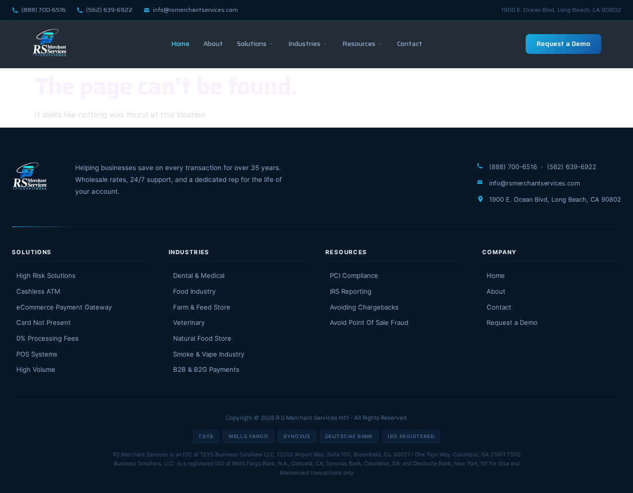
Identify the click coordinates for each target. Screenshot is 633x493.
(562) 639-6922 (109, 9)
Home (180, 43)
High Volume (35, 369)
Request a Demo (563, 43)
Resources (358, 43)
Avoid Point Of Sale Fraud (369, 322)
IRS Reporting (350, 291)
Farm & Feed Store (201, 307)
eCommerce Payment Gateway (64, 307)
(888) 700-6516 (43, 9)
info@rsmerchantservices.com (195, 9)
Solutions (252, 43)
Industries (304, 43)
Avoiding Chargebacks (364, 307)
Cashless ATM (38, 291)
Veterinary (189, 322)
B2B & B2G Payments (206, 369)
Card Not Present (43, 322)
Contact (409, 43)
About (213, 43)
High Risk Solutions (46, 275)
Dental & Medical (199, 275)
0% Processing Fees (47, 338)
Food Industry (194, 291)
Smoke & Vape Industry (208, 354)
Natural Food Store (202, 338)
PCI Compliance (354, 275)
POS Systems (36, 354)
